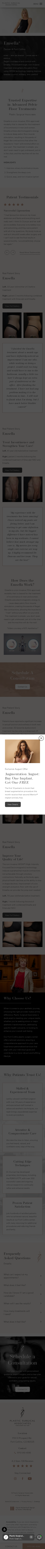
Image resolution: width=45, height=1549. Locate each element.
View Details (13, 804)
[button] (4, 1529)
